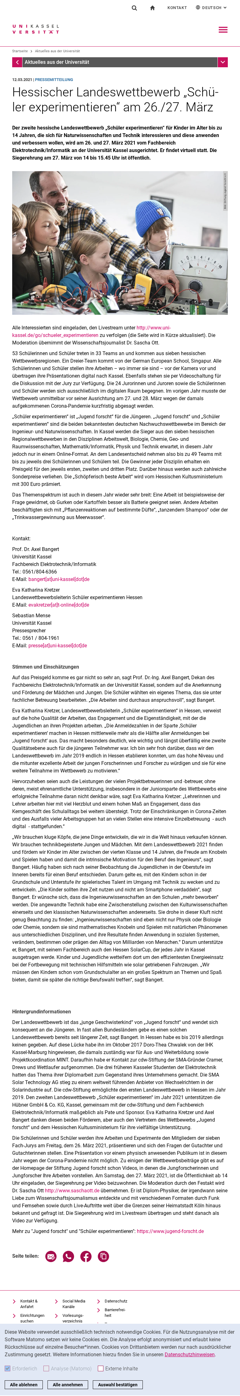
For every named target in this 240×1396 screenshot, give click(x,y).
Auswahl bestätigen (118, 1384)
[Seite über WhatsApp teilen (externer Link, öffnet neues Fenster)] (68, 1260)
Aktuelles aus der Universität (57, 51)
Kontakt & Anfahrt (29, 1304)
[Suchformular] (134, 8)
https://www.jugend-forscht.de (170, 1231)
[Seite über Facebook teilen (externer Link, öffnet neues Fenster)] (86, 1260)
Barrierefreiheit (115, 1312)
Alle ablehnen (24, 1384)
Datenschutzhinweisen (190, 1355)
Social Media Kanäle (73, 1304)
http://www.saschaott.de (72, 1191)
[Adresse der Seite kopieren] (103, 1260)
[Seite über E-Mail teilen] (51, 1260)
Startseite (20, 51)
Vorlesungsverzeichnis (73, 1318)
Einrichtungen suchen (32, 1318)
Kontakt (177, 7)
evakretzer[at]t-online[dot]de (58, 605)
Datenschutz (116, 1301)
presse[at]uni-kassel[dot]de (57, 646)
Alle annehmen (68, 1384)
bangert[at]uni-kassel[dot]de (58, 579)
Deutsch (215, 7)
